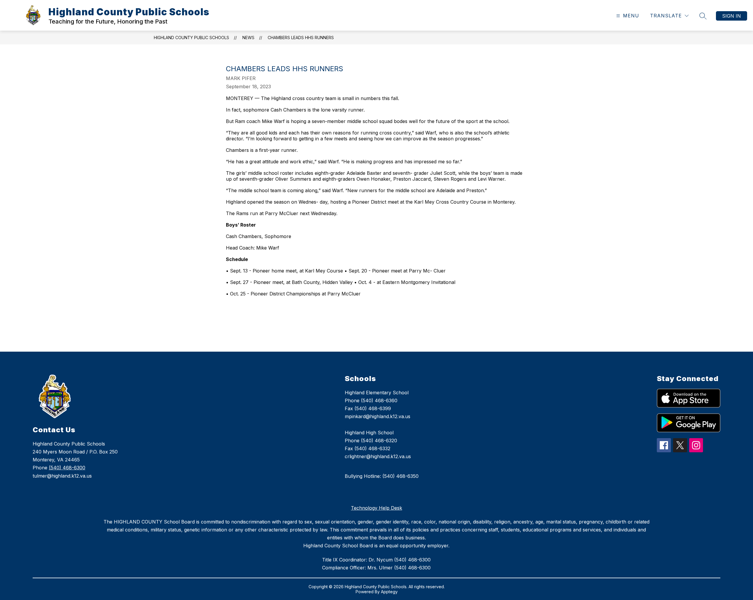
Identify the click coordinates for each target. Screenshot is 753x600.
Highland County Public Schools (191, 37)
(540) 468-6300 (67, 468)
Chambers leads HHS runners (301, 37)
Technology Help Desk (376, 508)
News (248, 37)
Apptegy (389, 591)
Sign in (731, 16)
